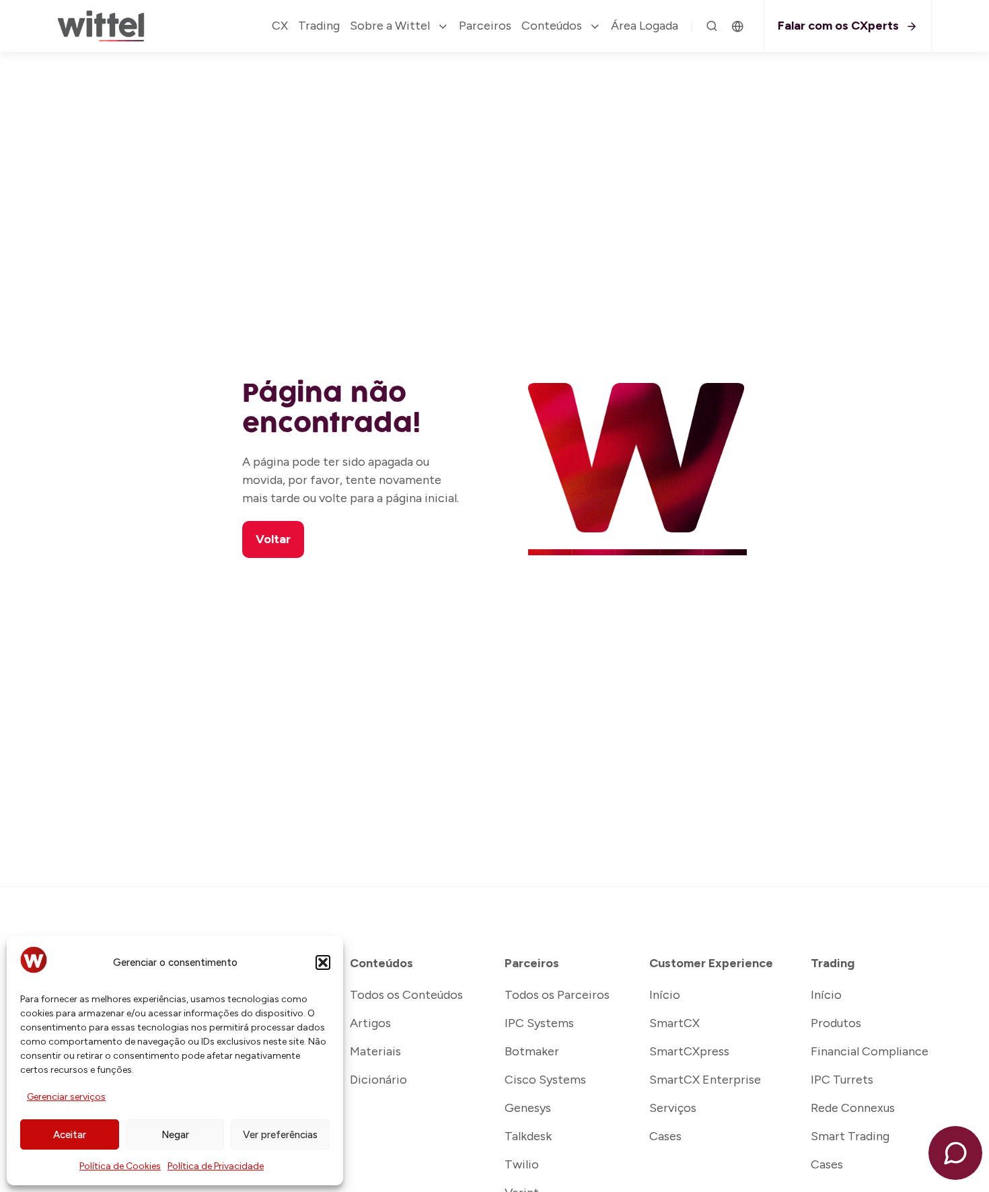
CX (280, 25)
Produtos (836, 1023)
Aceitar (69, 1135)
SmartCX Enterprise (705, 1079)
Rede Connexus (853, 1107)
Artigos (370, 1023)
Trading (319, 25)
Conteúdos (551, 25)
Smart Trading (850, 1136)
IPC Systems (539, 1023)
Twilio (522, 1164)
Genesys (528, 1107)
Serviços (672, 1107)
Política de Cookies (120, 1166)
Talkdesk (528, 1136)
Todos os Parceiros (557, 994)
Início (664, 994)
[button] (323, 962)
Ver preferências (280, 1135)
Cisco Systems (545, 1079)
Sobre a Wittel (390, 25)
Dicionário (378, 1079)
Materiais (375, 1051)
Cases (665, 1136)
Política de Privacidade (216, 1166)
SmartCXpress (689, 1051)
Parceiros (485, 25)
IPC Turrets (842, 1079)
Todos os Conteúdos (406, 994)
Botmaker (532, 1051)
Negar (175, 1135)
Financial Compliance (869, 1051)
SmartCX (674, 1023)
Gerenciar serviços (66, 1096)
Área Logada (644, 25)
